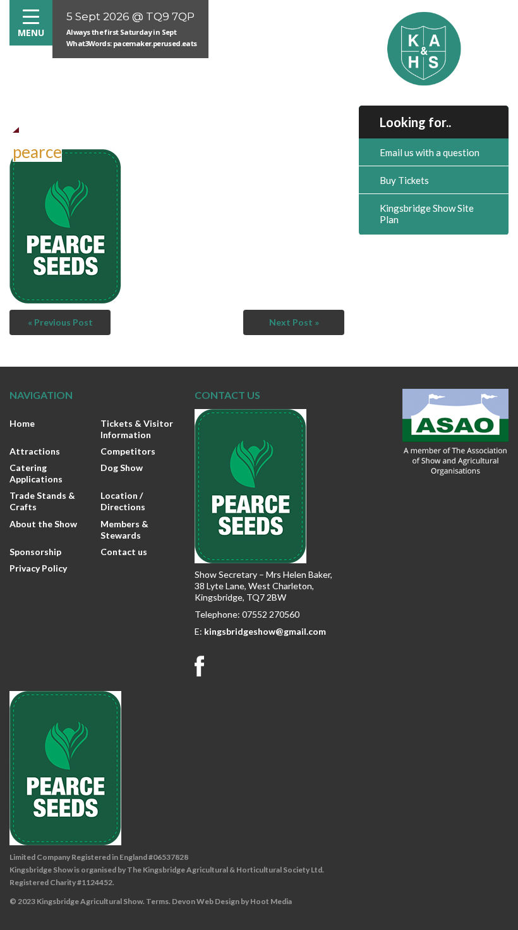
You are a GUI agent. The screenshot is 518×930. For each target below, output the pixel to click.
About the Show (43, 523)
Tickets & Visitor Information (136, 429)
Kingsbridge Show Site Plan (427, 213)
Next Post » (294, 322)
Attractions (34, 451)
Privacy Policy (38, 568)
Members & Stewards (124, 529)
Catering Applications (36, 473)
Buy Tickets (404, 180)
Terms (157, 901)
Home (22, 423)
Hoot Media (271, 901)
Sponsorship (35, 551)
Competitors (127, 451)
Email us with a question (429, 152)
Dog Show (121, 467)
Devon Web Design (205, 901)
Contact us (123, 551)
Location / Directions (122, 501)
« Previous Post (60, 322)
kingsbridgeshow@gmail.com (265, 631)
